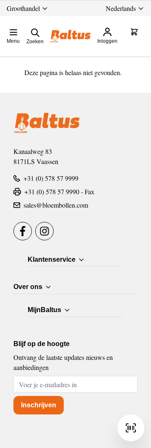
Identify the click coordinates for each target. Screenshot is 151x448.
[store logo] (70, 36)
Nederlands (121, 8)
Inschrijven (38, 405)
